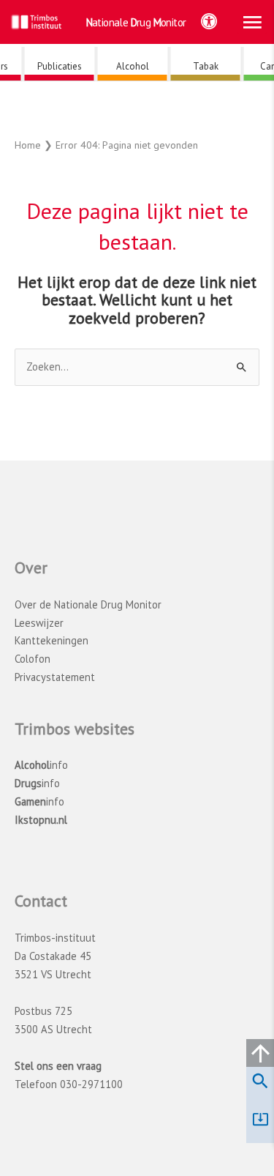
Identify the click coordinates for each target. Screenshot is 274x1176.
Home (28, 145)
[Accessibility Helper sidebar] (209, 21)
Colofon (32, 659)
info (41, 765)
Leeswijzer (39, 623)
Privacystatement (55, 677)
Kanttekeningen (51, 640)
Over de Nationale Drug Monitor (88, 604)
